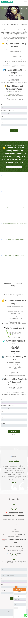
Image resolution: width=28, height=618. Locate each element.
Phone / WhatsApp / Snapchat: (7, 405)
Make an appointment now (14, 167)
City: (2, 122)
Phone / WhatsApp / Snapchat (7, 110)
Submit (13, 130)
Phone (19, 596)
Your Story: (3, 590)
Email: (2, 116)
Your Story (3, 423)
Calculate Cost (13, 431)
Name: (2, 104)
